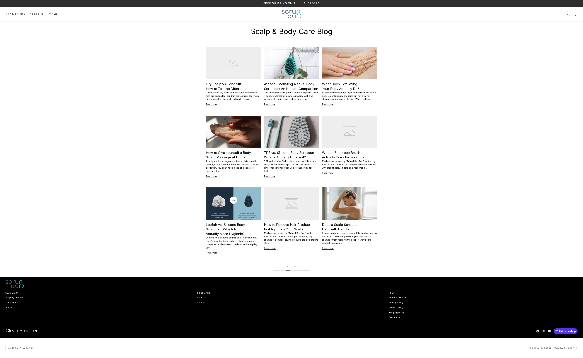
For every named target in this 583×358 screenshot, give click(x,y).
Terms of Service (398, 297)
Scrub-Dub (538, 348)
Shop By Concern (14, 297)
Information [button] (204, 293)
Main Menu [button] (11, 293)
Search (200, 302)
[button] (16, 14)
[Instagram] (543, 331)
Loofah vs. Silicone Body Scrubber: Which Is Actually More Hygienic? (225, 229)
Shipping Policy (396, 312)
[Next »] (306, 267)
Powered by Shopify (565, 348)
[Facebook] (537, 331)
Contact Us (394, 317)
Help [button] (391, 293)
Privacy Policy (396, 302)
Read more (211, 104)
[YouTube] (549, 331)
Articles (9, 307)
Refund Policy (396, 307)
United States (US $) (20, 348)
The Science (11, 302)
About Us (202, 297)
